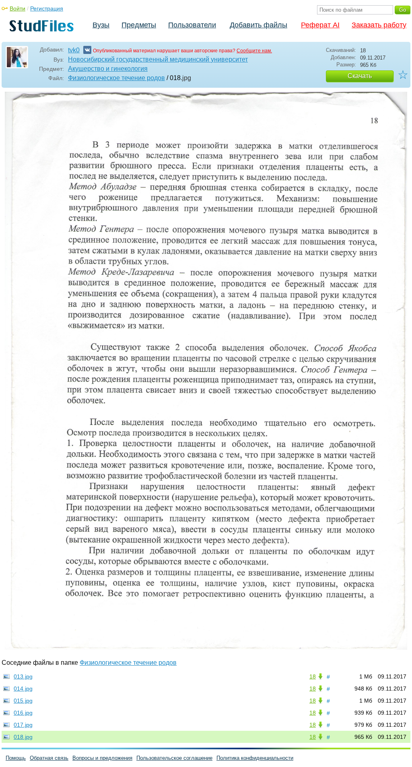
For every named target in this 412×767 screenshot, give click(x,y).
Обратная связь (49, 758)
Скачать (360, 75)
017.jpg (23, 725)
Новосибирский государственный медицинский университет (158, 59)
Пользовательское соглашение (174, 758)
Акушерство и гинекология (108, 68)
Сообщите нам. (254, 50)
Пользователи (192, 25)
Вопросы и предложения (102, 758)
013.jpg (23, 676)
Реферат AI (320, 25)
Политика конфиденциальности (254, 758)
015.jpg (23, 700)
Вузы (101, 25)
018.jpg (23, 737)
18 (312, 676)
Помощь (16, 758)
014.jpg (23, 688)
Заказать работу (379, 25)
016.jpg (23, 712)
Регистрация (46, 8)
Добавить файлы (258, 25)
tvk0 (74, 50)
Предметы (139, 25)
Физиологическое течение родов (116, 77)
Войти (17, 8)
